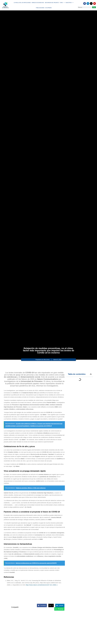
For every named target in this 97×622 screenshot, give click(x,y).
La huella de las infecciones (22, 2)
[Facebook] (84, 3)
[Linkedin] (88, 3)
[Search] (94, 7)
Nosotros (69, 2)
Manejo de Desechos (38, 2)
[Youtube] (94, 3)
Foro (61, 2)
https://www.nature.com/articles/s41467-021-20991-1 (42, 585)
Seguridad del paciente (52, 2)
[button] (91, 374)
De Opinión (48, 7)
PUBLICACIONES (40, 7)
